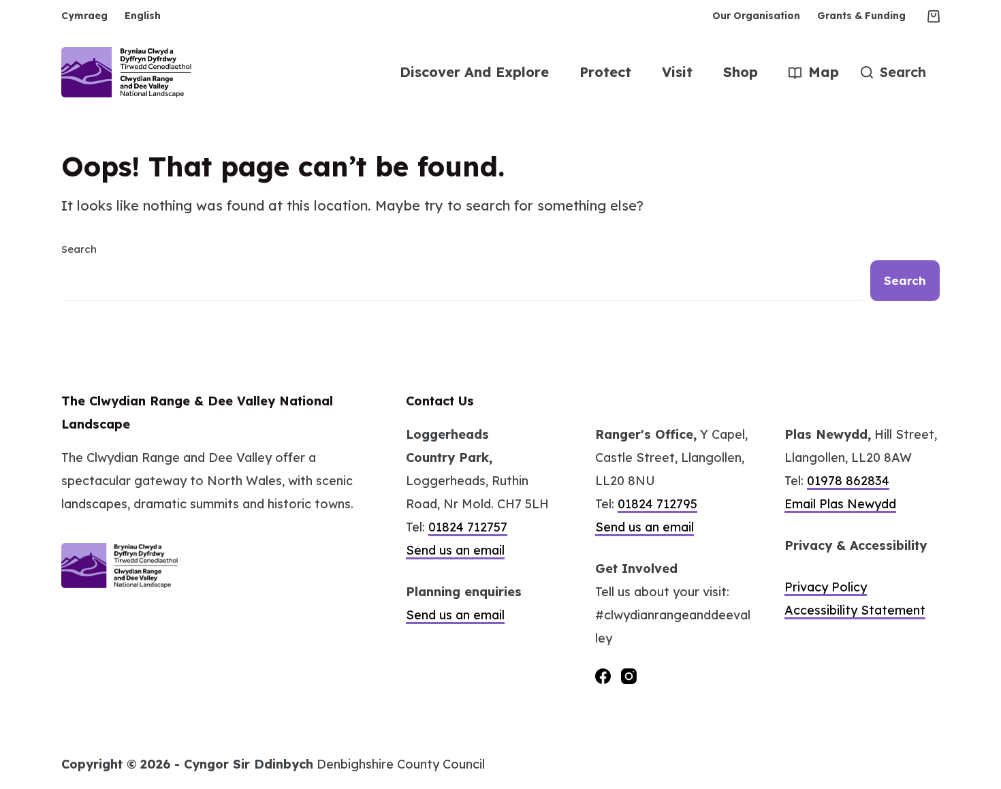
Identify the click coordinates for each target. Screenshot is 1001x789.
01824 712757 (467, 527)
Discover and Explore (474, 71)
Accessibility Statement (854, 610)
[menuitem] (88, 16)
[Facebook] (603, 676)
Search (79, 249)
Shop (740, 71)
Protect (605, 71)
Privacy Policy (825, 587)
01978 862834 (848, 481)
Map (823, 71)
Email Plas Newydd (840, 504)
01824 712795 (657, 504)
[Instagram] (629, 676)
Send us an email (455, 550)
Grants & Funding (861, 16)
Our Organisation (756, 16)
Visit (677, 71)
